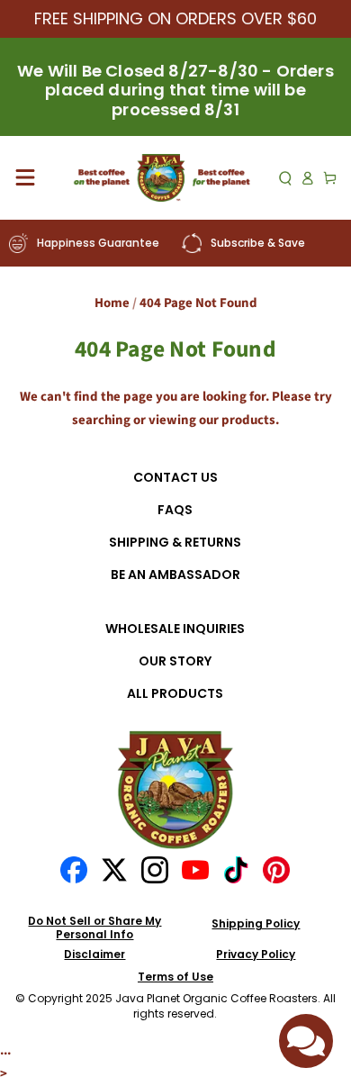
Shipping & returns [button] (175, 542)
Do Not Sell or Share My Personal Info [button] (94, 928)
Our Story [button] (175, 661)
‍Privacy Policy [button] (255, 954)
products (248, 420)
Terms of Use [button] (175, 977)
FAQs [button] (175, 510)
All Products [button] (175, 693)
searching (101, 420)
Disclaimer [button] (94, 954)
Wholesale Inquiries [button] (175, 629)
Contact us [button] (175, 477)
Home (112, 303)
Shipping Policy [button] (256, 924)
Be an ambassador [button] (175, 575)
